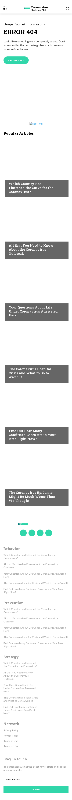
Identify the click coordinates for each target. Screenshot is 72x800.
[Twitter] (40, 533)
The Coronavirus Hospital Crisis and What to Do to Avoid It (30, 373)
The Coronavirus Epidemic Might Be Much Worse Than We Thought (32, 496)
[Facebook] (23, 533)
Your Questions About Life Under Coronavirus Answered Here (33, 311)
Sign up (36, 789)
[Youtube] (48, 533)
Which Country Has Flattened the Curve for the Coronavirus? (31, 187)
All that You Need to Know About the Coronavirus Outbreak (31, 249)
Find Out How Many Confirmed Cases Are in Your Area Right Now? (32, 435)
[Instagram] (31, 533)
